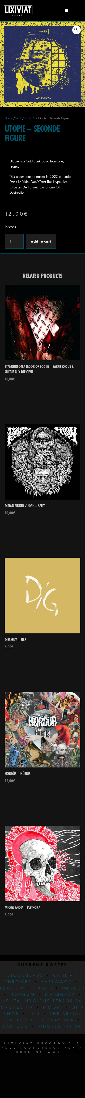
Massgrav (60, 994)
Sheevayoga (52, 1020)
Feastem (12, 988)
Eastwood (56, 981)
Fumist (44, 988)
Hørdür (73, 988)
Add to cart (41, 241)
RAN (34, 1013)
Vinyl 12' (30, 118)
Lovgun (23, 994)
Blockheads (25, 975)
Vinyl (18, 118)
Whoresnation (61, 1026)
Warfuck (14, 1026)
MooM (52, 1007)
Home (8, 118)
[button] (76, 30)
